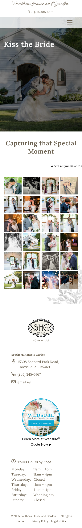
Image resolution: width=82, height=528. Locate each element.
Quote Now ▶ (41, 444)
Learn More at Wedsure (41, 439)
